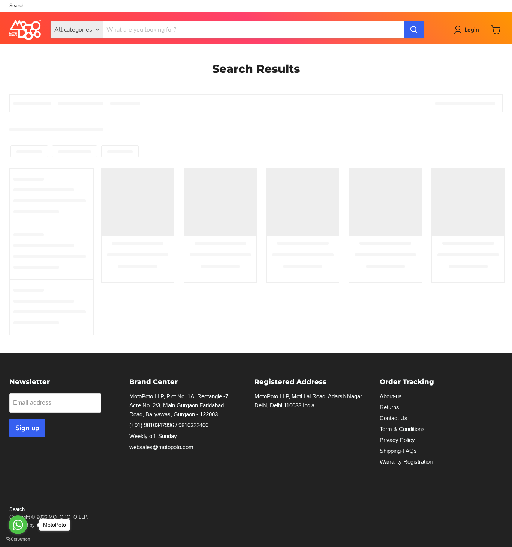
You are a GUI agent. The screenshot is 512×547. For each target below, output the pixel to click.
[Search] (414, 29)
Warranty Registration (406, 461)
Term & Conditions (402, 429)
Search (16, 6)
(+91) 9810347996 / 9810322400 (168, 425)
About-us (391, 396)
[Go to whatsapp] (18, 524)
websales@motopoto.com (161, 447)
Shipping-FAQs (398, 451)
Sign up (27, 427)
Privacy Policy (397, 440)
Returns (389, 407)
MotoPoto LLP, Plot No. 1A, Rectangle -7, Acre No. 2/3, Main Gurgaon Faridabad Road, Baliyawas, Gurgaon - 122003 (179, 405)
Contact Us (393, 418)
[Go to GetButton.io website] (18, 539)
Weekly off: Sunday (153, 436)
